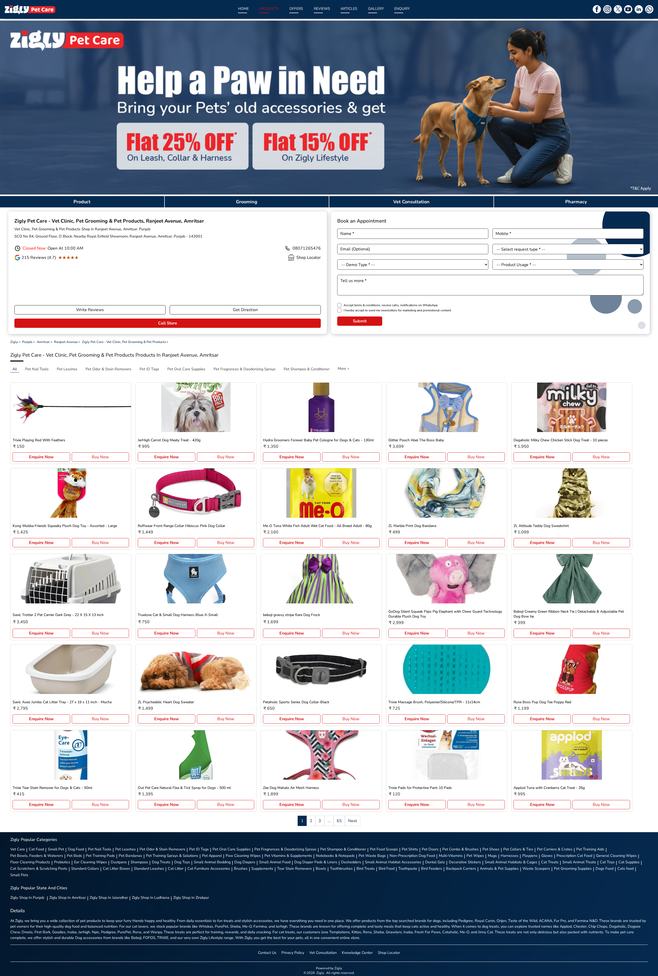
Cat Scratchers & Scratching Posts (38, 868)
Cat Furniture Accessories (208, 868)
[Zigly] (30, 9)
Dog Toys (182, 862)
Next (352, 821)
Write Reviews (90, 310)
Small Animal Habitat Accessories (393, 862)
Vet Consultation (323, 952)
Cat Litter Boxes (116, 868)
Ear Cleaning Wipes (90, 862)
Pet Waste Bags (372, 855)
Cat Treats (550, 862)
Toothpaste (407, 868)
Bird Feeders (431, 868)
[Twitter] (618, 9)
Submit (360, 321)
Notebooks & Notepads (335, 855)
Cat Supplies (628, 862)
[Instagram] (607, 9)
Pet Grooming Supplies (573, 868)
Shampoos (139, 862)
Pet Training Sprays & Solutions (172, 855)
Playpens (529, 855)
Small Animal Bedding (212, 862)
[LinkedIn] (638, 9)
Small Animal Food (274, 862)
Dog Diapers (244, 862)
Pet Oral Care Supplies (232, 849)
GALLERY (376, 8)
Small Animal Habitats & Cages (511, 862)
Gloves (547, 855)
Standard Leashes (149, 868)
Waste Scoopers (536, 868)
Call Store (167, 323)
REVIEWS (322, 8)
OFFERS (296, 8)
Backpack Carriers (461, 868)
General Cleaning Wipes (616, 855)
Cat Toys (607, 862)
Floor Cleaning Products (30, 862)
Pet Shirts (410, 849)
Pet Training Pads (100, 855)
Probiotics (62, 862)
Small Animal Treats (579, 862)
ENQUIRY (402, 8)
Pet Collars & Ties (518, 849)
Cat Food (36, 849)
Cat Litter (176, 868)
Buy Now (100, 457)
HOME (243, 8)
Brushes (241, 868)
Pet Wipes (475, 855)
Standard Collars (85, 868)
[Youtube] (628, 9)
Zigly (27, 897)
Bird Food (387, 868)
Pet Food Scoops (384, 849)
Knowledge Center (357, 952)
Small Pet (56, 849)
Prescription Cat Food (574, 855)
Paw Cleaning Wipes (243, 855)
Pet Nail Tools (99, 849)
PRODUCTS (269, 8)
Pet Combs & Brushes (460, 849)
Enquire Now (41, 457)
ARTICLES (349, 8)
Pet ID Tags (199, 849)
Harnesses (509, 855)
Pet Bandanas (130, 855)
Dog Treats (161, 862)
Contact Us (267, 952)
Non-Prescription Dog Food (412, 855)
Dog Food (76, 849)
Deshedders (351, 862)
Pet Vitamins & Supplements (288, 855)
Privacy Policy (292, 952)
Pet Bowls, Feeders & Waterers (36, 855)
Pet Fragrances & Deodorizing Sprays (285, 849)
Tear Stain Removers (294, 868)
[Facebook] (596, 9)
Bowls (321, 868)
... (329, 821)
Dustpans (119, 862)
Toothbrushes (341, 868)
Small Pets (19, 874)
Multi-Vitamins (451, 855)
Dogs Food (605, 868)
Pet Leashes (125, 849)
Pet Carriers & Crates (554, 849)
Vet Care (17, 849)
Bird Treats (366, 868)
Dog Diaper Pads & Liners (315, 862)
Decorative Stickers (465, 862)
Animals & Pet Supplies (499, 868)
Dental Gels (435, 862)
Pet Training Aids (590, 849)
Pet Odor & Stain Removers (162, 849)
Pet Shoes (490, 849)
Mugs (492, 855)
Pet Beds (74, 855)
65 (339, 821)
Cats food (625, 868)
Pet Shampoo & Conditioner (343, 849)
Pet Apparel (212, 855)
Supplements (262, 868)
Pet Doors (430, 849)
